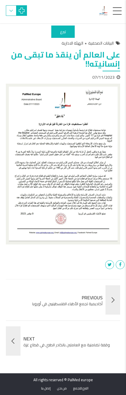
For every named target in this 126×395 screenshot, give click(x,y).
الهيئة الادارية (72, 43)
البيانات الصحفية (101, 43)
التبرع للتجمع (80, 388)
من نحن (62, 388)
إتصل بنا (46, 388)
